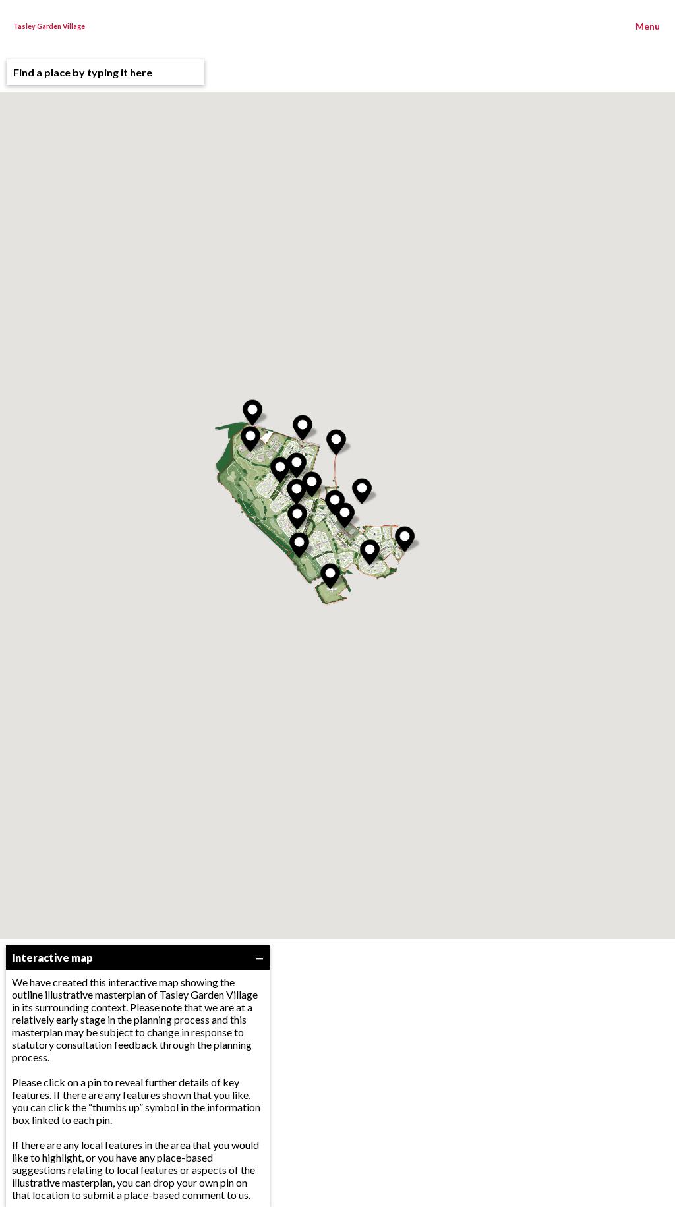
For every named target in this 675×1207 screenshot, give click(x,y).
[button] (345, 515)
